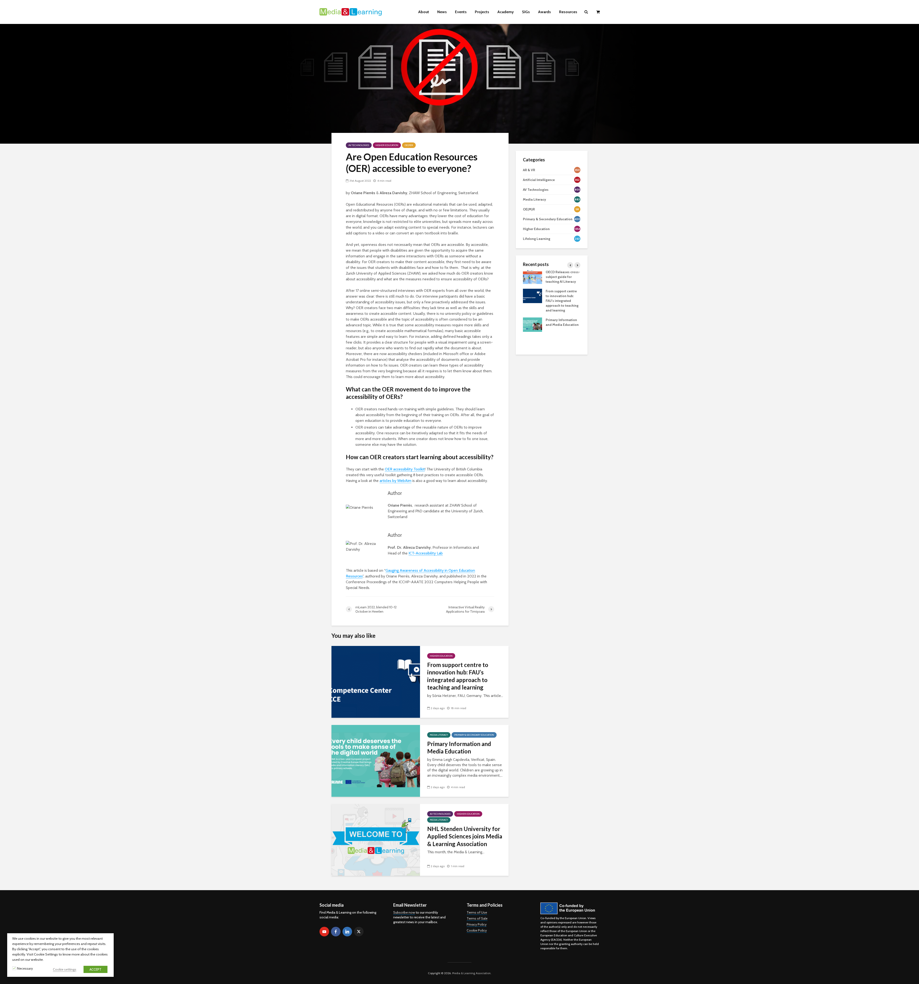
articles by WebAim (395, 480)
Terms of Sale (477, 918)
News (442, 12)
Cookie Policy (477, 930)
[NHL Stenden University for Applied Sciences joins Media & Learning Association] (375, 839)
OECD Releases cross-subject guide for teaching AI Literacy (563, 277)
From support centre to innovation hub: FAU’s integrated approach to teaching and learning (457, 676)
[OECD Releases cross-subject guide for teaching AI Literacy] (532, 276)
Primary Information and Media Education (459, 747)
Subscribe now (404, 912)
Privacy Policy (477, 924)
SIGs (526, 12)
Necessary (25, 968)
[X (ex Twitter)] (359, 931)
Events (461, 12)
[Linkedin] (347, 931)
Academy (505, 12)
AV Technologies (358, 145)
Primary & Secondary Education (474, 734)
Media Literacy (439, 734)
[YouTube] (324, 931)
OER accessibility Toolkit (405, 469)
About (423, 12)
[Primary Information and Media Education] (375, 760)
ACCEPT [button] (95, 969)
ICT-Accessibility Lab (426, 553)
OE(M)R (409, 145)
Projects (482, 12)
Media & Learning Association (471, 973)
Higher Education (386, 145)
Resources (568, 12)
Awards (544, 12)
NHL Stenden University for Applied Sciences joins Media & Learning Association (464, 836)
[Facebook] (336, 931)
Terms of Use (477, 912)
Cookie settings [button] (64, 969)
